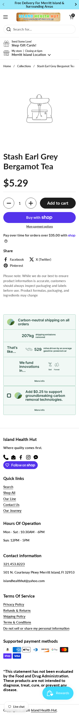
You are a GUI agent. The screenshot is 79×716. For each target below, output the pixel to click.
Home (7, 66)
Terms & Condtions (17, 622)
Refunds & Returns (17, 610)
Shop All (9, 493)
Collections (24, 66)
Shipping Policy (14, 616)
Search (8, 487)
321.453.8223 (14, 564)
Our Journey (12, 510)
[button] (71, 17)
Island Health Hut (44, 710)
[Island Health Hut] (38, 17)
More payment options (39, 226)
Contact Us (11, 505)
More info (39, 381)
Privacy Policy (13, 604)
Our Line (9, 499)
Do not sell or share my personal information (36, 628)
